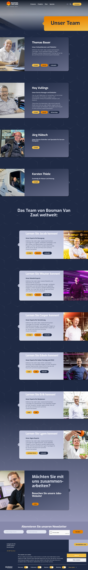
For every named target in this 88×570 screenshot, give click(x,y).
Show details (71, 567)
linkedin (44, 371)
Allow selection (76, 560)
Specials (52, 4)
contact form (32, 453)
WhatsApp (54, 112)
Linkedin (47, 253)
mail (29, 371)
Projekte (40, 4)
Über (46, 4)
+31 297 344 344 (11, 551)
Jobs (35, 504)
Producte (33, 4)
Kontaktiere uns (81, 544)
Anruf (44, 65)
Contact (77, 4)
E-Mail (36, 65)
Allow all (76, 555)
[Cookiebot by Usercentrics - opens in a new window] (9, 567)
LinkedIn (53, 65)
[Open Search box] (70, 4)
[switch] (39, 567)
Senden (77, 532)
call (36, 371)
